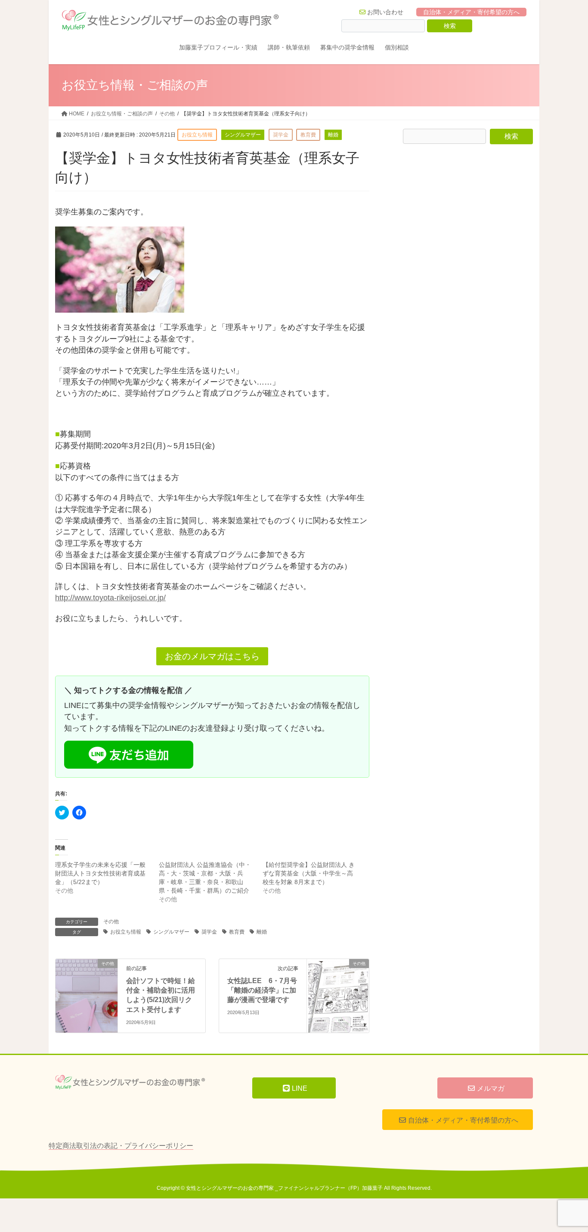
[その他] (87, 979)
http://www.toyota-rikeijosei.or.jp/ (110, 597)
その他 (111, 922)
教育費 (236, 932)
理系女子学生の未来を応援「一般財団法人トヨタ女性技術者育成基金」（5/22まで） (100, 873)
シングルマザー (171, 932)
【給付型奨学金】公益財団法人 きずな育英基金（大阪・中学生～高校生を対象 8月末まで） (309, 873)
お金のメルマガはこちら (212, 656)
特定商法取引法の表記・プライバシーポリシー (121, 1145)
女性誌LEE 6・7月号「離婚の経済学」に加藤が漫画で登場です (262, 990)
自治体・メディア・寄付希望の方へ (471, 12)
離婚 (262, 932)
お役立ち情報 (125, 932)
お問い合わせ (385, 12)
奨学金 (209, 932)
